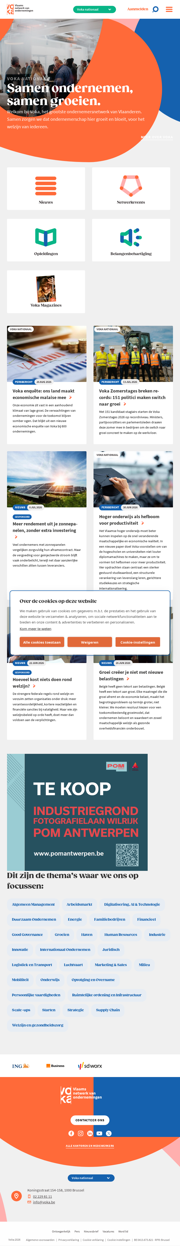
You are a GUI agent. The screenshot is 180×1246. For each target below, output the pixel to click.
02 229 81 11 (42, 1196)
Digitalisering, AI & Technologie (132, 904)
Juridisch (111, 950)
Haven (86, 935)
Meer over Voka (157, 137)
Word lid (123, 1231)
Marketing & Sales (111, 965)
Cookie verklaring (93, 1240)
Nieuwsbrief (91, 1231)
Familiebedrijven (109, 919)
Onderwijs (50, 980)
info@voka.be (44, 1202)
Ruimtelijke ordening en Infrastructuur (107, 995)
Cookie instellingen (118, 1240)
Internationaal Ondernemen (65, 950)
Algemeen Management (33, 904)
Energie (75, 919)
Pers (77, 1231)
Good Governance (27, 935)
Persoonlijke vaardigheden (36, 995)
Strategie (76, 1010)
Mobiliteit (20, 980)
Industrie (157, 935)
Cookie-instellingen (137, 642)
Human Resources (121, 935)
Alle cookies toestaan (42, 642)
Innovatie (20, 950)
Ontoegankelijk (61, 1231)
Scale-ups (21, 1010)
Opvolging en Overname (93, 980)
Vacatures (108, 1231)
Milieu (144, 965)
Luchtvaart (73, 965)
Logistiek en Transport (32, 965)
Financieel (146, 919)
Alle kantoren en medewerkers (90, 1145)
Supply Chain (108, 1010)
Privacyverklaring (68, 1240)
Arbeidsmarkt (79, 904)
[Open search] (157, 9)
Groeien (62, 935)
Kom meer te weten (35, 628)
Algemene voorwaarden (40, 1240)
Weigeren (89, 642)
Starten (48, 1010)
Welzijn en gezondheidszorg (37, 1025)
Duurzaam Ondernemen (34, 919)
